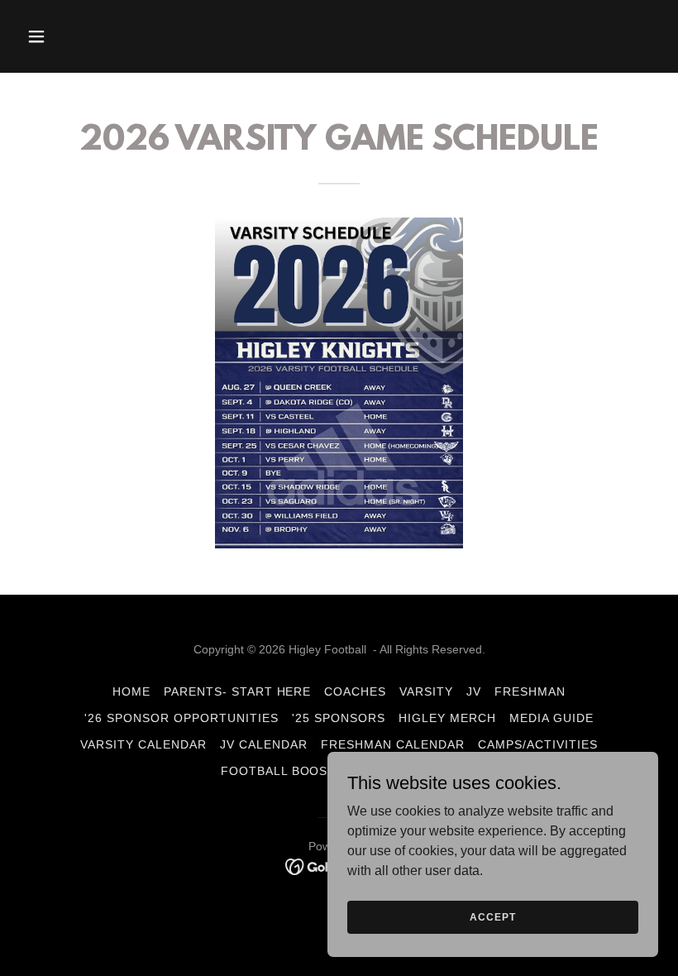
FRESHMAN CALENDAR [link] (393, 744)
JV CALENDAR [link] (264, 744)
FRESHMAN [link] (530, 691)
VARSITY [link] (426, 691)
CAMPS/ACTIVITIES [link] (538, 744)
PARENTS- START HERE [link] (238, 691)
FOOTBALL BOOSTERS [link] (291, 770)
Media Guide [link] (551, 718)
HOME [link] (131, 691)
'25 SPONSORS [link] (338, 718)
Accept (492, 916)
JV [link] (473, 691)
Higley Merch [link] (447, 718)
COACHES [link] (355, 691)
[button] (68, 36)
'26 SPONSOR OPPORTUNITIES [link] (181, 718)
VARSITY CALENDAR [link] (143, 744)
